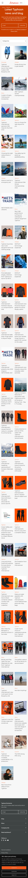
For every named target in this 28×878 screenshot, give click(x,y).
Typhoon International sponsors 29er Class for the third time (6, 126)
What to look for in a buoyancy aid (7, 181)
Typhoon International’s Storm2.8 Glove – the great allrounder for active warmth (6, 499)
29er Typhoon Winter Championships (19, 93)
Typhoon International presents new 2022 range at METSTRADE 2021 (7, 369)
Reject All (14, 875)
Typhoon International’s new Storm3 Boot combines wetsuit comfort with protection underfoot (7, 600)
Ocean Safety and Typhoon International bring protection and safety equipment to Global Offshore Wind (7, 532)
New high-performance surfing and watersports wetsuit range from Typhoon (20, 216)
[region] (14, 866)
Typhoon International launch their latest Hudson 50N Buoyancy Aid (7, 68)
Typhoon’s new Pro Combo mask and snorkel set (7, 721)
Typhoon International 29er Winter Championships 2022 (20, 184)
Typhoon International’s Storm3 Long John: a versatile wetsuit (20, 529)
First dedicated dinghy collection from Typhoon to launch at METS (6, 275)
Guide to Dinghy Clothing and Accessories (6, 97)
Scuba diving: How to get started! (20, 65)
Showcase (3, 62)
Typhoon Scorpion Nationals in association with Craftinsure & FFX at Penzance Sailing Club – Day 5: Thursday (20, 398)
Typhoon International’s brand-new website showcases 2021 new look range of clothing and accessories (21, 725)
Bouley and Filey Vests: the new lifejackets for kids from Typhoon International (6, 663)
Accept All (14, 867)
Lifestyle (17, 62)
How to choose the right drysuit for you (20, 124)
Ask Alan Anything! (20, 690)
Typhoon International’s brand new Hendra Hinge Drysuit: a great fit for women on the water (21, 337)
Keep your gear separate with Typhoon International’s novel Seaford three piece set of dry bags (21, 600)
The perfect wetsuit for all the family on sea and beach (21, 661)
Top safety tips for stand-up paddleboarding (20, 155)
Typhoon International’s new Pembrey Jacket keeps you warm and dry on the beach (7, 401)
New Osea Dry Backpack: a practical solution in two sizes (7, 631)
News (2, 93)
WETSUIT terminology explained (18, 245)
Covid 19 (17, 751)
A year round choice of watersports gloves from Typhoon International (20, 632)
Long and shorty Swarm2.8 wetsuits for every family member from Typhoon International (7, 566)
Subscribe (22, 25)
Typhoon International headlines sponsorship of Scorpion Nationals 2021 (7, 466)
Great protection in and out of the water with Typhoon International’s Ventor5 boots (20, 433)
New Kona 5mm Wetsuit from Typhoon (6, 786)
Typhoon (3, 120)
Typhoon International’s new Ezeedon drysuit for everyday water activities (21, 369)
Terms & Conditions (21, 29)
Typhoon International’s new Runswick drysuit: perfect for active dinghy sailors (20, 305)
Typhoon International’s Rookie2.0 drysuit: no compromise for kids (7, 305)
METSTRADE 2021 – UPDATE (7, 208)
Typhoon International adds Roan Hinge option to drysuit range (7, 335)
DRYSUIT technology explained (18, 274)
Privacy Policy (14, 31)
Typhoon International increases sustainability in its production (7, 757)
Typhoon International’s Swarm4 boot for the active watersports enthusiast (20, 466)
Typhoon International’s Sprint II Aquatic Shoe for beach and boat (21, 494)
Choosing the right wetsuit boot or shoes (7, 155)
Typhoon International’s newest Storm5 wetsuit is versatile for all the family (7, 429)
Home (3, 7)
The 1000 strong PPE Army (20, 755)
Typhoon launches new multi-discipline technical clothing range (7, 246)
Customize (14, 871)
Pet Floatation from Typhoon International (21, 563)
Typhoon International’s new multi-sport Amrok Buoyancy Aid (7, 693)
